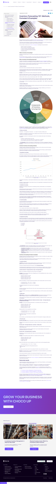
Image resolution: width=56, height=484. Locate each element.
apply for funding (26, 381)
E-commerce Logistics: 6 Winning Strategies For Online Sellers (31, 371)
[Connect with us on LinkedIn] (45, 473)
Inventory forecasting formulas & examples (9, 30)
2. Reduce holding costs (10, 19)
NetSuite (37, 124)
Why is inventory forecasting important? (9, 16)
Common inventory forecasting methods (9, 22)
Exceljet (37, 177)
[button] (51, 2)
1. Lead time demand (10, 31)
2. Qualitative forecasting (10, 25)
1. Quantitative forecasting (10, 24)
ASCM (37, 243)
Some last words (6, 35)
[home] (6, 2)
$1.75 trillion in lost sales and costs (38, 39)
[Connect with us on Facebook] (44, 473)
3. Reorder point (9, 34)
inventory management (34, 44)
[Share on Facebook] (48, 13)
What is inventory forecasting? (9, 15)
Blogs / (7, 6)
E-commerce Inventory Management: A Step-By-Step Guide (31, 370)
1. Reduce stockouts (9, 18)
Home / (4, 6)
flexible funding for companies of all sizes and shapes (37, 374)
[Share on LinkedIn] (50, 13)
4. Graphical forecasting (10, 28)
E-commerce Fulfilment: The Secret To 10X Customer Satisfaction (32, 372)
